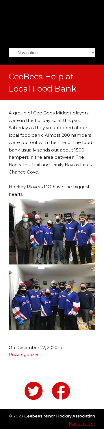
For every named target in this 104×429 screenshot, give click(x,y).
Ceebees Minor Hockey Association (52, 23)
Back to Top (82, 423)
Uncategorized (24, 354)
